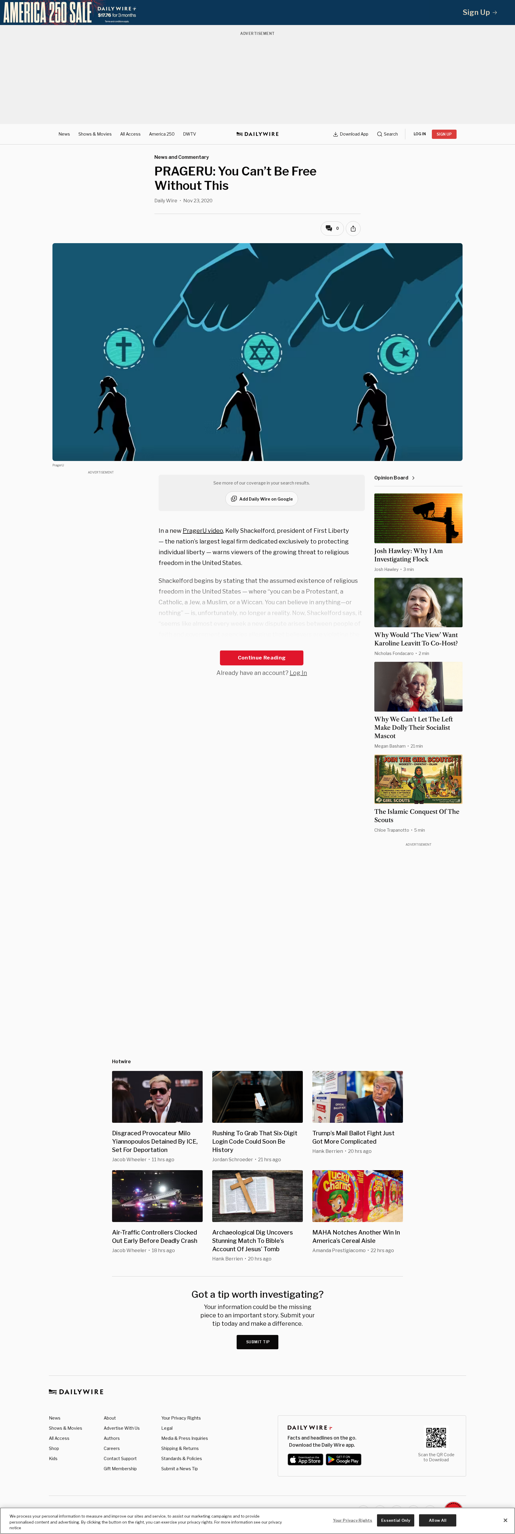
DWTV (189, 133)
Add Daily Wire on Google (266, 498)
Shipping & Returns (180, 1448)
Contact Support (120, 1458)
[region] (257, 1520)
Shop (54, 1448)
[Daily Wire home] (257, 134)
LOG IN (420, 134)
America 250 (162, 133)
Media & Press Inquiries (184, 1438)
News (64, 133)
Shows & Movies (95, 133)
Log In (298, 672)
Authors (112, 1438)
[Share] (353, 228)
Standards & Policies (181, 1458)
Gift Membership (120, 1468)
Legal (167, 1428)
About (110, 1417)
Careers (112, 1448)
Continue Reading (262, 658)
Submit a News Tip (179, 1468)
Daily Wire (165, 201)
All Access (130, 133)
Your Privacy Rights (181, 1418)
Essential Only (395, 1520)
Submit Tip (258, 1342)
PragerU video (203, 530)
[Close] (505, 1520)
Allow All (437, 1520)
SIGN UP (444, 134)
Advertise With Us (122, 1428)
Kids (53, 1458)
